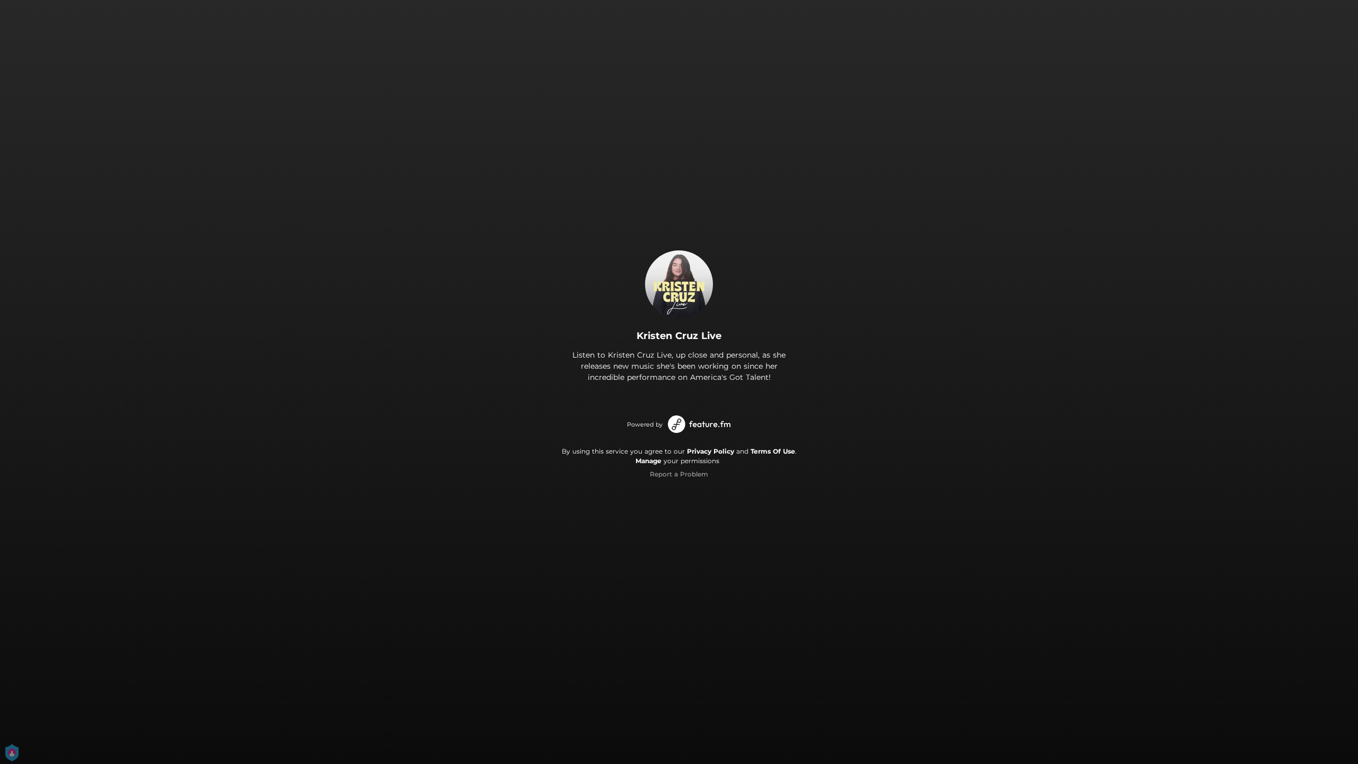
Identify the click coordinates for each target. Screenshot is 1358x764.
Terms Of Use (773, 451)
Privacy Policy (710, 451)
